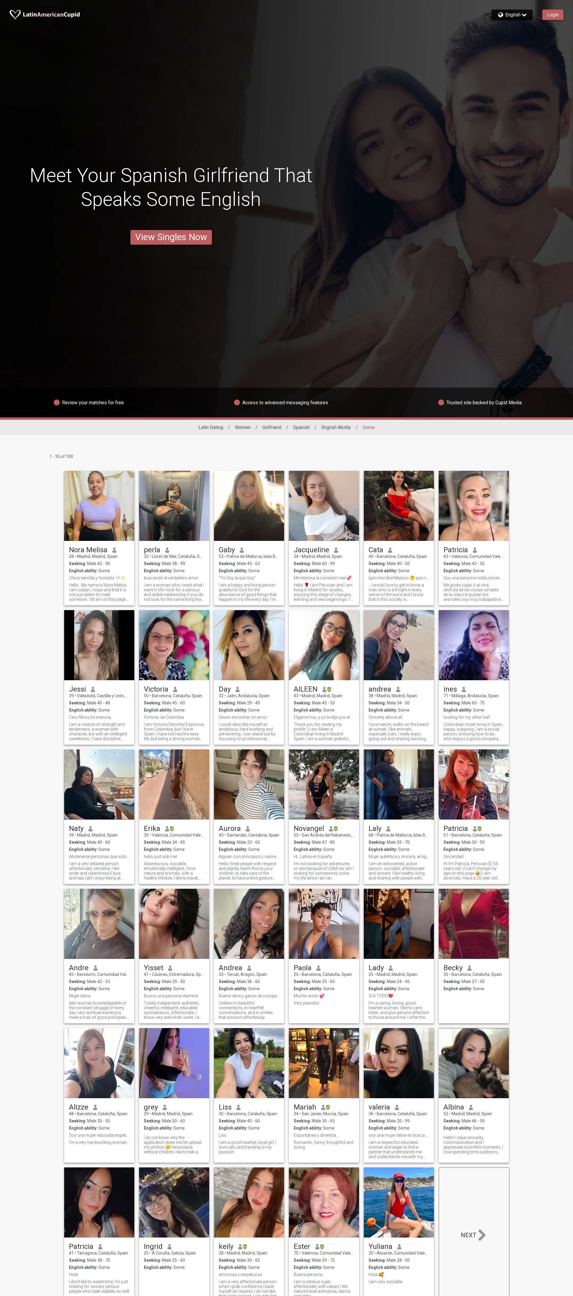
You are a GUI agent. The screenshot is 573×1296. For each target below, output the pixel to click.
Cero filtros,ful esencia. (90, 717)
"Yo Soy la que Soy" (237, 578)
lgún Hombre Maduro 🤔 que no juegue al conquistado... (399, 578)
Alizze (78, 1107)
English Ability (336, 427)
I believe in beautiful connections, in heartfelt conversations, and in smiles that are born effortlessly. (246, 1010)
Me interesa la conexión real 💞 (323, 578)
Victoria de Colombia (164, 717)
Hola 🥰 (376, 1274)
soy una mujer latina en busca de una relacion (399, 1135)
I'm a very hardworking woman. (98, 1142)
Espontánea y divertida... (316, 1135)
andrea (380, 689)
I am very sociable (385, 1281)
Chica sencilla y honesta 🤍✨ (97, 578)
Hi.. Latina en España (313, 856)
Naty (76, 828)
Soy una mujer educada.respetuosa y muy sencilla (99, 1135)
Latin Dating (210, 427)
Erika (152, 828)
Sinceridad (453, 856)
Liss (225, 1107)
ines (450, 689)
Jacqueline (311, 550)
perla (152, 550)
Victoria (156, 689)
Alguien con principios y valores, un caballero (249, 856)
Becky (453, 968)
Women (243, 427)
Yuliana (380, 1246)
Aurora (230, 828)
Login (553, 15)
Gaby (227, 550)
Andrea (230, 968)
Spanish (301, 427)
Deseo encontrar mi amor (243, 717)
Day (225, 689)
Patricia (455, 550)
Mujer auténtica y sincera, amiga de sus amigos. (399, 856)
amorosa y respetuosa (240, 1274)
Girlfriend (271, 427)
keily (226, 1246)
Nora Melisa (88, 550)
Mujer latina (79, 995)
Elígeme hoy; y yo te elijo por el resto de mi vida (324, 717)
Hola (73, 1274)
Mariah (305, 1107)
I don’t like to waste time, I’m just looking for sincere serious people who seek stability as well (99, 1286)
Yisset (153, 968)
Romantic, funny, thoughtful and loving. (324, 1145)
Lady (376, 968)
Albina (453, 1107)
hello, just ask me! (160, 856)
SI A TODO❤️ (381, 995)
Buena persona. (308, 1274)
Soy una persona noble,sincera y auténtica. (473, 578)
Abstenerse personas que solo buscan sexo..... (99, 856)
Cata (376, 550)
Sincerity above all (385, 717)
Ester (302, 1246)
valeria (379, 1107)
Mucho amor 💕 (309, 995)
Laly (375, 828)
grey (151, 1107)
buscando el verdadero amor (171, 578)
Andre (79, 968)
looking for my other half (466, 717)
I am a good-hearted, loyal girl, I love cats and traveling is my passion (247, 1147)
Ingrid (153, 1246)
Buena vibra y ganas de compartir (249, 995)
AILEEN (306, 689)
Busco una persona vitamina (171, 995)
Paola (303, 968)
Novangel (309, 828)
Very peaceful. (307, 1003)
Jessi (77, 689)
